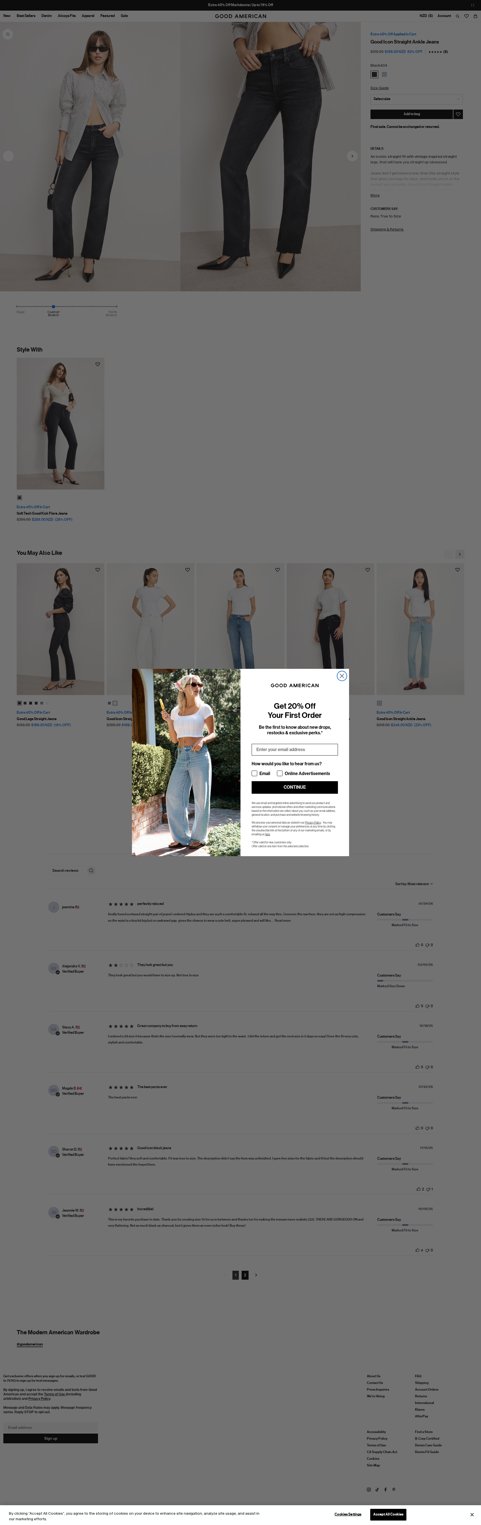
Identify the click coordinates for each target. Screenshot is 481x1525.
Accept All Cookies (388, 1514)
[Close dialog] (342, 676)
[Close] (472, 1515)
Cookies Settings (348, 1514)
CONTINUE (295, 787)
